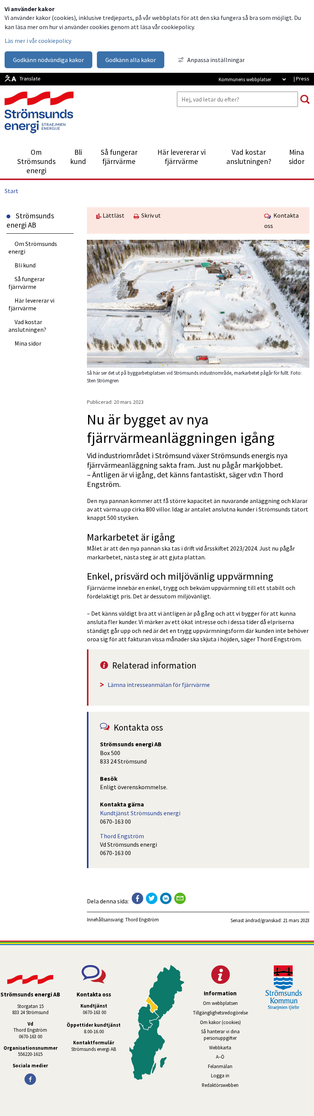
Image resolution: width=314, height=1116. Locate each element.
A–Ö (220, 1057)
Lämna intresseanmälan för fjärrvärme (159, 684)
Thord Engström (122, 836)
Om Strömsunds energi (36, 161)
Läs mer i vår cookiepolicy (38, 40)
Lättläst (112, 215)
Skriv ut (150, 215)
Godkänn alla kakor (130, 60)
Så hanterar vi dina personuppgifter (220, 1034)
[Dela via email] (180, 898)
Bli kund (78, 156)
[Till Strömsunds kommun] (283, 1008)
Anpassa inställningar (216, 60)
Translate (30, 78)
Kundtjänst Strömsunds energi (140, 813)
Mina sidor (299, 156)
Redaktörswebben (226, 1085)
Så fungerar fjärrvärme (119, 156)
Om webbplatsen (220, 1003)
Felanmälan (220, 1066)
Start (11, 191)
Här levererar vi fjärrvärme (181, 156)
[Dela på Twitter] (151, 898)
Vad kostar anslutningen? (248, 156)
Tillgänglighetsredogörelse (220, 1012)
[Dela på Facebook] (137, 898)
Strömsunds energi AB (93, 1049)
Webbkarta (220, 1047)
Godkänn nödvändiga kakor (48, 60)
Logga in (220, 1075)
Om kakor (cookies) (220, 1022)
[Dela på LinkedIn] (166, 898)
